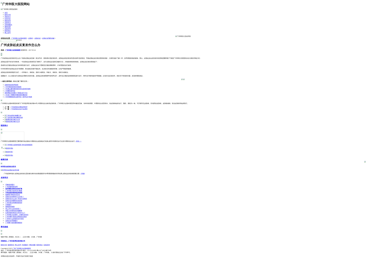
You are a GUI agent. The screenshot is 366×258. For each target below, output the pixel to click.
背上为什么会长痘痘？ (13, 208)
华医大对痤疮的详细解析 (13, 210)
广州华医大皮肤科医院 (19, 38)
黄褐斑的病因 (10, 206)
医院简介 (4, 126)
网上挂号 (8, 33)
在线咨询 (8, 29)
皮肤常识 (8, 23)
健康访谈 (4, 159)
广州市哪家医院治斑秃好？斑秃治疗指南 (18, 97)
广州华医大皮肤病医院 (13, 50)
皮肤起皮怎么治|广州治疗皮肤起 (16, 198)
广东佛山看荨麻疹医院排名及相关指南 (17, 89)
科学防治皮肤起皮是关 (8, 166)
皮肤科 (30, 38)
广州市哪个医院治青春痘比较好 (16, 216)
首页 (6, 13)
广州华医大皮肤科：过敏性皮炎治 (16, 214)
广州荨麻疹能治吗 (11, 186)
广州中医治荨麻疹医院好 (13, 202)
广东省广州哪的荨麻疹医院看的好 (16, 95)
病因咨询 (8, 21)
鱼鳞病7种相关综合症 (12, 194)
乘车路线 (4, 227)
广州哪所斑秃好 (10, 91)
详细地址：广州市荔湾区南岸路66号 (13, 241)
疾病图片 (25, 245)
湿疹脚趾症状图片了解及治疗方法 (16, 93)
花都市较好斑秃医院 (11, 85)
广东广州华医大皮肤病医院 (21, 248)
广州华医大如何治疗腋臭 (13, 190)
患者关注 (8, 17)
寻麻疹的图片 (10, 184)
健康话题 (8, 27)
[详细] (83, 173)
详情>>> (78, 141)
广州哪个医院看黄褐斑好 (13, 222)
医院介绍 (8, 15)
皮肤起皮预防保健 (48, 38)
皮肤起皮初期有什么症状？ (14, 196)
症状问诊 (8, 19)
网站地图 (32, 245)
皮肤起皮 (38, 38)
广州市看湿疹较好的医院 (13, 87)
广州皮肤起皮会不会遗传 (19, 109)
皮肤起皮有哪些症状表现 (13, 200)
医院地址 (8, 31)
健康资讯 (11, 245)
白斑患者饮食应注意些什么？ (15, 212)
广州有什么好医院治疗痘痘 (14, 218)
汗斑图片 (8, 204)
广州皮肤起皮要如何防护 (19, 107)
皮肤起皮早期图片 (11, 220)
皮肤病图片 (8, 25)
